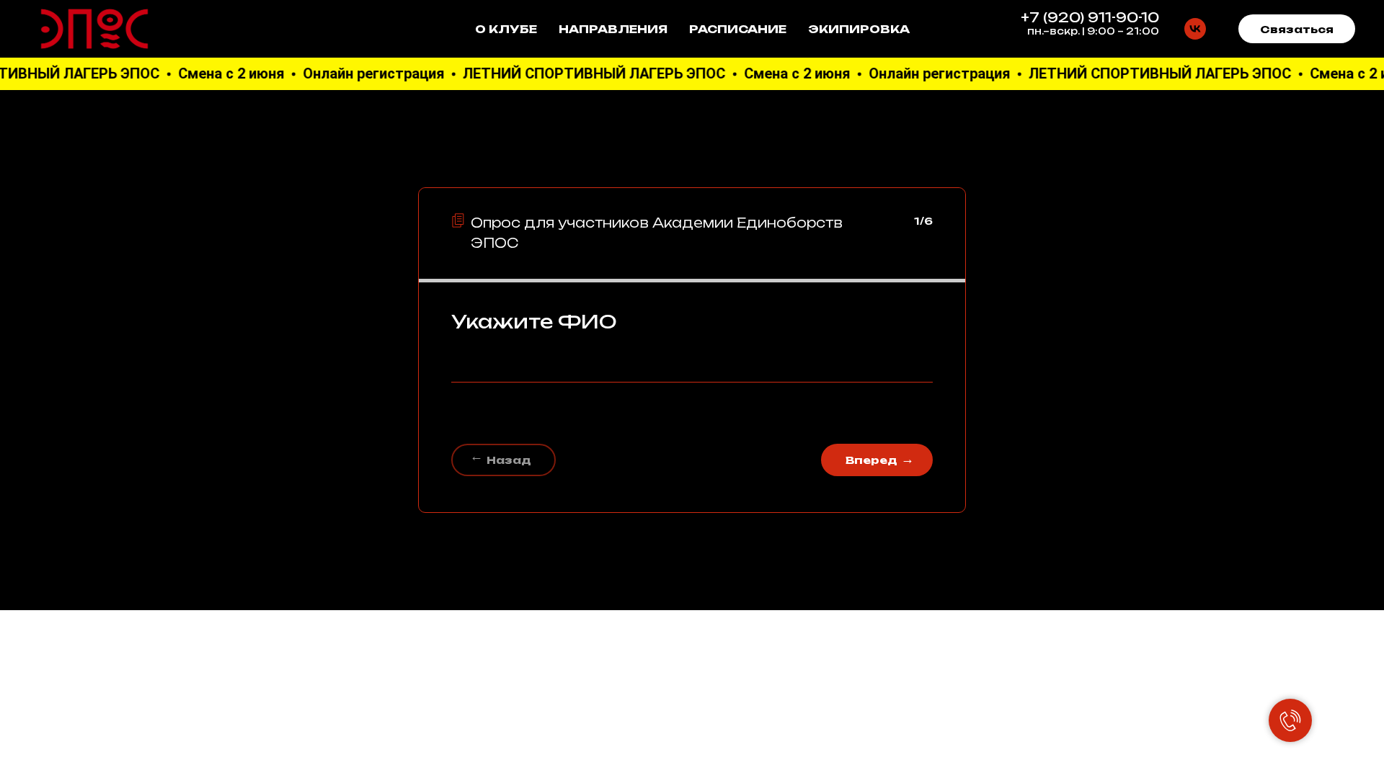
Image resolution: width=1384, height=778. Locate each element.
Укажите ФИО (534, 321)
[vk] (1195, 29)
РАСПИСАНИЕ (737, 29)
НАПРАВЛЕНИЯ (613, 29)
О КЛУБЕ (506, 29)
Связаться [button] (1297, 29)
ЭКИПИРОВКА (859, 29)
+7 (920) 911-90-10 (1090, 17)
